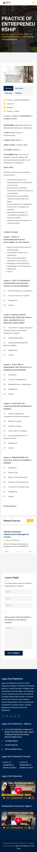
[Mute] (29, 798)
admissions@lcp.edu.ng (13, 749)
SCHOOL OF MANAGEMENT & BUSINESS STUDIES (26, 765)
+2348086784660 (11, 741)
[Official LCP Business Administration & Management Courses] (4, 527)
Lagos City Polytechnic (21, 100)
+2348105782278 (11, 745)
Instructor (8, 93)
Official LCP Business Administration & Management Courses (16, 534)
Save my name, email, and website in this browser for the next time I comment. (18, 619)
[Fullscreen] (33, 798)
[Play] (4, 798)
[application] (18, 790)
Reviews (18, 93)
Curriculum (19, 88)
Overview (8, 88)
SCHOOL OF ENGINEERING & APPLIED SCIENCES (9, 765)
